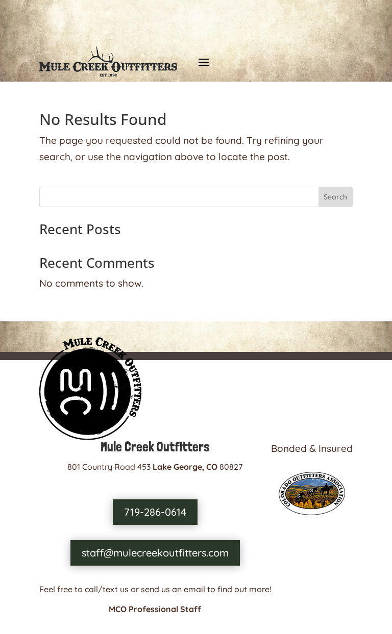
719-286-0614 (155, 511)
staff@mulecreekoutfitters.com (155, 552)
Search (335, 196)
